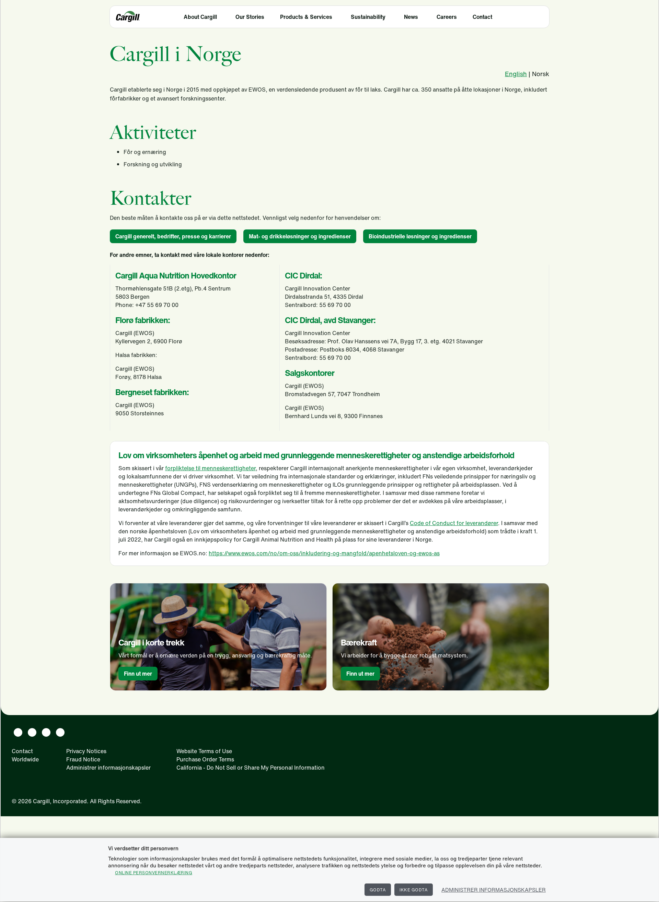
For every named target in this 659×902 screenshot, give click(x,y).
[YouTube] (60, 732)
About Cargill (200, 17)
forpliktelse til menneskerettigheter (210, 468)
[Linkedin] (18, 732)
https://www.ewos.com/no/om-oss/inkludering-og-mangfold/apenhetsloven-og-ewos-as (324, 553)
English (516, 73)
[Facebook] (32, 732)
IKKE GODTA (414, 890)
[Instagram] (46, 732)
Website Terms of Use (204, 751)
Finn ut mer (138, 673)
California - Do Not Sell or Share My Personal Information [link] (250, 767)
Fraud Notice (83, 759)
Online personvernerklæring (153, 873)
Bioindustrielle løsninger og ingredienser (420, 236)
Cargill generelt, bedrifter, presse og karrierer (173, 236)
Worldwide (25, 759)
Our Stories (249, 17)
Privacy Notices (86, 751)
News (411, 17)
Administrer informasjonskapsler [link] (108, 767)
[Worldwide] (539, 17)
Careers (447, 17)
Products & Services (306, 17)
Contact (482, 17)
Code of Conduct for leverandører (454, 523)
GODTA (378, 890)
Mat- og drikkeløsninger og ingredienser (300, 236)
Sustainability (368, 17)
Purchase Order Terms (205, 759)
